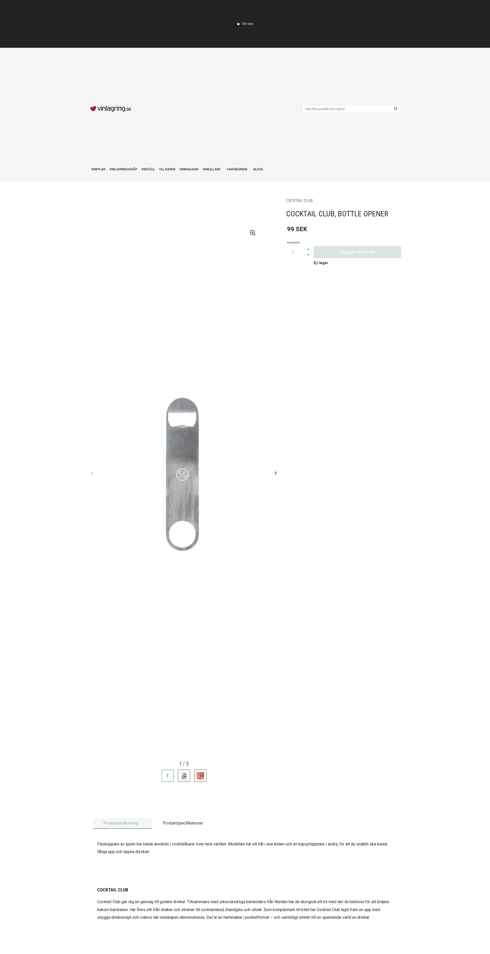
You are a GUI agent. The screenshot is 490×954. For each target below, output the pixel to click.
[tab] (122, 823)
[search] (396, 109)
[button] (308, 249)
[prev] (92, 473)
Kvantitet (293, 242)
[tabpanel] (245, 881)
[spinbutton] (299, 252)
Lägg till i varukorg (357, 252)
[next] (275, 473)
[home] (110, 109)
